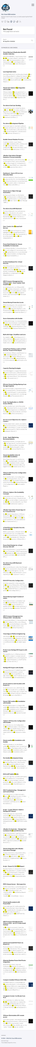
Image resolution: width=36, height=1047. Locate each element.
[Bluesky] (2, 22)
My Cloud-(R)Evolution (8, 14)
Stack (6, 1042)
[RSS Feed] (20, 22)
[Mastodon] (11, 22)
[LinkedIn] (8, 22)
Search (4, 39)
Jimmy (14, 1042)
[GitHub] (5, 22)
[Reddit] (17, 22)
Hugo (7, 1040)
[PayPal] (14, 22)
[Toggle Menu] (33, 4)
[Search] (32, 40)
